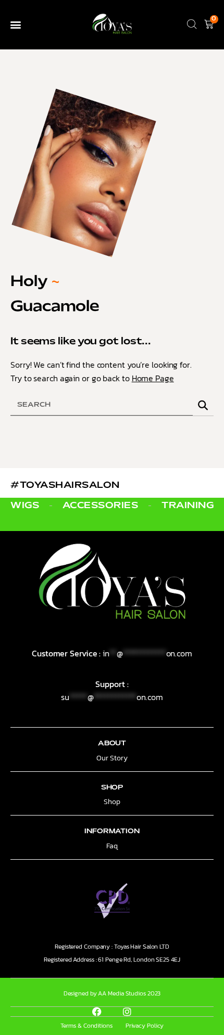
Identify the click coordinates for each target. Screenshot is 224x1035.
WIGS (24, 505)
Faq (112, 845)
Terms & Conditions (86, 1025)
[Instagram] (127, 1011)
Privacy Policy (145, 1025)
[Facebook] (97, 1011)
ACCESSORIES (101, 505)
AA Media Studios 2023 (129, 993)
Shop (112, 801)
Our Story (111, 758)
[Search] (203, 405)
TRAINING (187, 505)
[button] (15, 24)
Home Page (153, 378)
